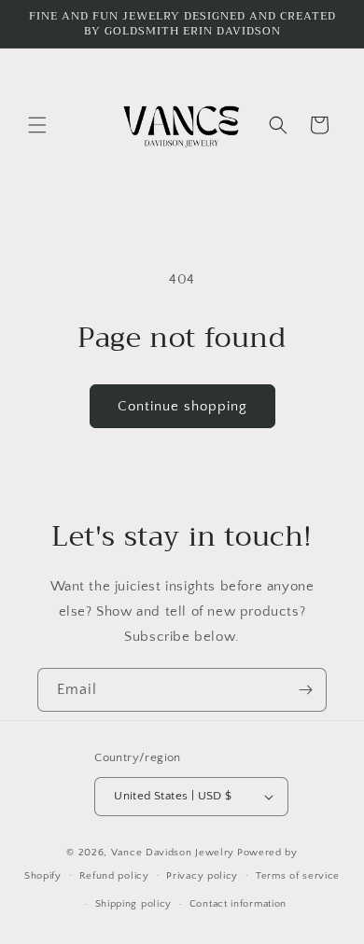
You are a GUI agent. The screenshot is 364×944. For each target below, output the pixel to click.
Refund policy (114, 876)
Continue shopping (182, 406)
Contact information (238, 903)
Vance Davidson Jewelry (172, 852)
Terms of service (298, 876)
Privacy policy (202, 876)
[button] (37, 125)
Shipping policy (134, 903)
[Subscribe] (305, 690)
